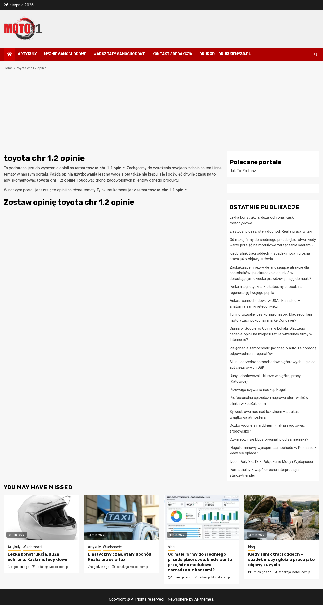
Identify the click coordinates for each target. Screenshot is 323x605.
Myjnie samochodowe (65, 54)
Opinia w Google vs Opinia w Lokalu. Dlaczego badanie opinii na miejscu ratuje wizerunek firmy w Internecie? (271, 334)
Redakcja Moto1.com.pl (52, 567)
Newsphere (178, 599)
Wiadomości (32, 547)
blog (171, 547)
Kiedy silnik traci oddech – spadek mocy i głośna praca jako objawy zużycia (281, 559)
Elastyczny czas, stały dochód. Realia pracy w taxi (271, 231)
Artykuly (27, 54)
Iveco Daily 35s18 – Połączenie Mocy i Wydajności (271, 461)
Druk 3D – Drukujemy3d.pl (225, 54)
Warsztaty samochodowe (119, 54)
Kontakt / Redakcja (172, 54)
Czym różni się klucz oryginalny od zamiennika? (269, 439)
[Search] (315, 54)
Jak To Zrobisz (243, 170)
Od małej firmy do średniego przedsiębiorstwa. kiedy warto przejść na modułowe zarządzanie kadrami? (200, 562)
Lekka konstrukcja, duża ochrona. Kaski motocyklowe (37, 557)
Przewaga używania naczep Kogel (258, 389)
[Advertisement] (161, 113)
